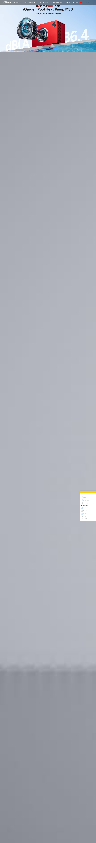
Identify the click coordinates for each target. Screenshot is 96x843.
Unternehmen (44, 2)
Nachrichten (70, 2)
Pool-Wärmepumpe (85, 495)
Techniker (83, 516)
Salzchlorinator (84, 505)
